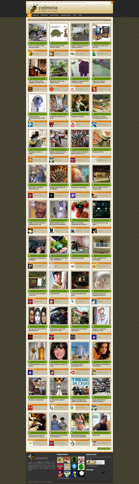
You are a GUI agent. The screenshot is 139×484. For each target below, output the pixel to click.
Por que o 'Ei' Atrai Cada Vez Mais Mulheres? (37, 329)
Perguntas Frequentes (66, 15)
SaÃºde (69, 2)
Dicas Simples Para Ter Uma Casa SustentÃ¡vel (59, 258)
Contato (80, 15)
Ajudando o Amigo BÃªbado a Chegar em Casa (80, 81)
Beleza (28, 2)
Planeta (65, 2)
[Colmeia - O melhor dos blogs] (32, 13)
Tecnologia (74, 2)
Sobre (74, 15)
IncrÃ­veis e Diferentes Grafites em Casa (99, 329)
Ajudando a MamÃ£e (77, 116)
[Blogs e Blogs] (81, 469)
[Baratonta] (60, 476)
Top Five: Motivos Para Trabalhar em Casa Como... (37, 81)
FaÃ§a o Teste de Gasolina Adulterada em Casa (37, 223)
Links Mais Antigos (103, 448)
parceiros (66, 478)
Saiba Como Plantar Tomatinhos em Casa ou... (79, 223)
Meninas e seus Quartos (36, 400)
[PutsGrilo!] (74, 476)
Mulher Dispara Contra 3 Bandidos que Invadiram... (58, 223)
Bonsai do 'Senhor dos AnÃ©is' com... (57, 81)
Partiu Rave (96, 435)
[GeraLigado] (67, 476)
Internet (53, 2)
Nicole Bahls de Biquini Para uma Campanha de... (79, 435)
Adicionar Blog (44, 15)
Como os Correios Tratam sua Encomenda (37, 46)
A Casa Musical (55, 293)
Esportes (45, 2)
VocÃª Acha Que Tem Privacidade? (99, 258)
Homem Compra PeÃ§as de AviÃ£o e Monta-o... (79, 46)
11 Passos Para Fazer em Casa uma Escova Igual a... (37, 435)
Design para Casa (98, 152)
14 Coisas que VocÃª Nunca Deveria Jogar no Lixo (80, 152)
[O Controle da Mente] (74, 469)
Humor (49, 2)
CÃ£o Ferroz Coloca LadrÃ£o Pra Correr (99, 81)
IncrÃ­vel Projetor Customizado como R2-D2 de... (37, 118)
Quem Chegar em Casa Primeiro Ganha (57, 46)
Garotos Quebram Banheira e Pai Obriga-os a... (58, 435)
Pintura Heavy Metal (77, 258)
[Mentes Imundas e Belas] (81, 476)
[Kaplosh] (67, 462)
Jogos (57, 2)
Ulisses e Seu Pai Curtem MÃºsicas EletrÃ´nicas (58, 152)
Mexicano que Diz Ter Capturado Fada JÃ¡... (99, 294)
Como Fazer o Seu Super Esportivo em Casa (57, 329)
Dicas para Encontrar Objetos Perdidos (99, 400)
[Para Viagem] (60, 462)
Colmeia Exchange (54, 15)
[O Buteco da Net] (60, 469)
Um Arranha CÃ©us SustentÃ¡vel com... (77, 365)
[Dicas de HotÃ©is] (81, 462)
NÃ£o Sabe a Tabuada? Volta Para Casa (36, 188)
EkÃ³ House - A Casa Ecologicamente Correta (100, 117)
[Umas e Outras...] (67, 469)
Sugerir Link (35, 15)
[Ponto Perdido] (74, 462)
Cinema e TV (33, 2)
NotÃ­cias (61, 2)
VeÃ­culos (80, 2)
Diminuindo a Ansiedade (78, 187)
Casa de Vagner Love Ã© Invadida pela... (100, 188)
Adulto (83, 2)
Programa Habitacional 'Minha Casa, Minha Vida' (79, 400)
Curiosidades (40, 2)
